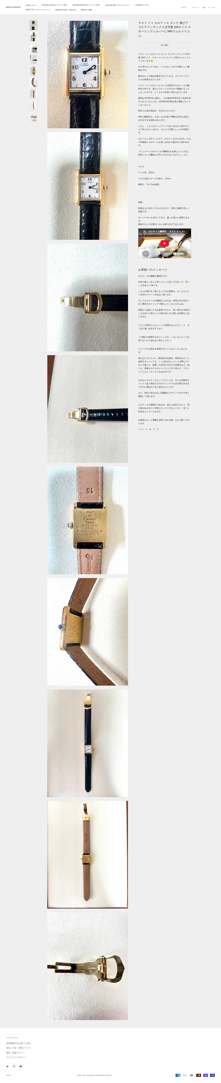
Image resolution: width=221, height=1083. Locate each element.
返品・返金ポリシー (15, 1052)
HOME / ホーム (31, 5)
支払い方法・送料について (18, 1048)
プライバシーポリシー (16, 1057)
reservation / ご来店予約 (65, 10)
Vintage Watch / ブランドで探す (54, 5)
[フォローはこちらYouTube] (20, 1066)
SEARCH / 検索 (86, 10)
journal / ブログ (142, 5)
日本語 (183, 7)
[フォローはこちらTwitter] (7, 1066)
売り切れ (165, 45)
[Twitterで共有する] (150, 429)
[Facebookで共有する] (147, 429)
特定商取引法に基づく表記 (18, 1043)
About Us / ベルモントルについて (38, 9)
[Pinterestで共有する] (154, 429)
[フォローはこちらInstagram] (14, 1066)
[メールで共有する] (157, 429)
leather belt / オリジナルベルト (117, 5)
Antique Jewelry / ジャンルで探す (86, 5)
